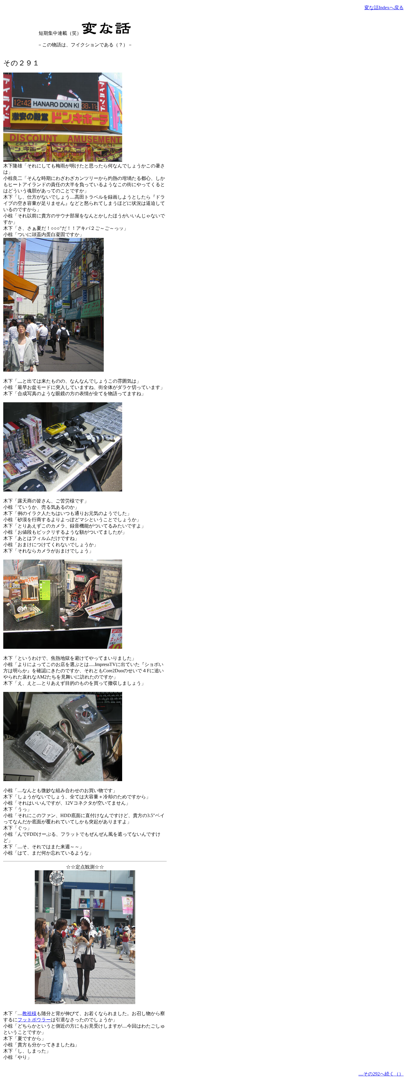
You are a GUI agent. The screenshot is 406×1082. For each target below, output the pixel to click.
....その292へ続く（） (381, 1073)
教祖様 (29, 1013)
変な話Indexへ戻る (384, 7)
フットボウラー (34, 1019)
